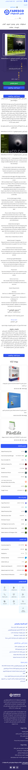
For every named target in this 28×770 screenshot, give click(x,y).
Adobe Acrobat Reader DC (6, 566)
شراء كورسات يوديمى (10, 1)
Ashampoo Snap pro (5, 520)
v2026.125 (22, 574)
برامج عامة (23, 590)
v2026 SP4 (22, 515)
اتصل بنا (25, 5)
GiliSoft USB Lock (5, 562)
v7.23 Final (22, 468)
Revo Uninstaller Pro (5, 460)
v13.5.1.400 (21, 464)
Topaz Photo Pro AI (5, 503)
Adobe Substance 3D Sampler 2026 (9, 528)
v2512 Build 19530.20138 (6, 480)
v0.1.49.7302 (21, 545)
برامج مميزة (24, 662)
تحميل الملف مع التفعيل (14, 88)
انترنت (14, 603)
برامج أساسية (23, 603)
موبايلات (4, 590)
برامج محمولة (4, 597)
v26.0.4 (22, 520)
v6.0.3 (23, 528)
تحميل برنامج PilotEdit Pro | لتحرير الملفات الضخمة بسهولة (14, 437)
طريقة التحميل (19, 1)
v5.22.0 (22, 477)
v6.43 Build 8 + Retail (20, 456)
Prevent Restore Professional (7, 575)
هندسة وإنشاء (14, 590)
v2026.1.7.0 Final (20, 503)
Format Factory (4, 477)
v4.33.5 (22, 486)
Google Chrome (4, 490)
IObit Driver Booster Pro (6, 464)
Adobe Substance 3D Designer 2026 (9, 532)
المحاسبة (5, 603)
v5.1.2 (23, 507)
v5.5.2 (23, 460)
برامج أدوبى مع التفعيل (20, 643)
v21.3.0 (22, 553)
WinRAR (3, 468)
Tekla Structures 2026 (6, 516)
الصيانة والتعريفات (23, 611)
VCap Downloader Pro (6, 545)
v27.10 (22, 511)
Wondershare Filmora (6, 473)
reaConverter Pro (5, 549)
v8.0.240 (22, 549)
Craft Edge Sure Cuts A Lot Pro (8, 524)
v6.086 (22, 524)
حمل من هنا (14, 320)
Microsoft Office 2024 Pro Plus (8, 482)
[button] (23, 24)
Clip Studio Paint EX (5, 507)
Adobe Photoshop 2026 (6, 511)
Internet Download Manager (7, 456)
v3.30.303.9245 (21, 557)
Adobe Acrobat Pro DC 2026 (7, 570)
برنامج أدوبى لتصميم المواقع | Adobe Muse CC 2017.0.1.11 (14, 59)
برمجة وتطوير (14, 597)
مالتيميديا (23, 597)
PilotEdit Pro (4, 553)
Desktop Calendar (5, 558)
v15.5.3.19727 (21, 472)
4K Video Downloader (6, 486)
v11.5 (23, 562)
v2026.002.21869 (20, 566)
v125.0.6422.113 (20, 490)
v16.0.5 (22, 532)
